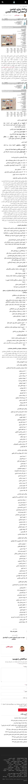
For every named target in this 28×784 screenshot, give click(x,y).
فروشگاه (25, 775)
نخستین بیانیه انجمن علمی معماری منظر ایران (18, 776)
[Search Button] (2, 2)
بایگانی (25, 761)
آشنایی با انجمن (12, 758)
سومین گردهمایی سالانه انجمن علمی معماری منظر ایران (15, 734)
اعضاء (13, 760)
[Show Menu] (25, 2)
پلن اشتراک (9, 763)
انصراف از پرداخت (6, 760)
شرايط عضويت (10, 767)
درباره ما (10, 766)
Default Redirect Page (22, 758)
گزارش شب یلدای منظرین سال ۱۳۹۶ (19, 737)
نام (26, 685)
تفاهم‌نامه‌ (25, 764)
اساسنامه (18, 760)
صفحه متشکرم (11, 770)
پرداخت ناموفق (16, 763)
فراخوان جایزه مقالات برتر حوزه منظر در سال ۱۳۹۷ (16, 729)
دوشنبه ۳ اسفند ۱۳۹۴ (7, 15)
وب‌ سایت (25, 698)
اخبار (20, 6)
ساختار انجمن (24, 767)
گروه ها (8, 775)
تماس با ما (11, 764)
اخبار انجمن (24, 760)
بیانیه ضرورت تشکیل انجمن (16, 761)
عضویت (4, 770)
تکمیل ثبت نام (18, 764)
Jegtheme (25, 780)
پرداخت (7, 761)
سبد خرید (17, 767)
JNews (3, 779)
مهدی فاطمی (17, 15)
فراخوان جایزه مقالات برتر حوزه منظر (19, 739)
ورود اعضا (5, 776)
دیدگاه (25, 666)
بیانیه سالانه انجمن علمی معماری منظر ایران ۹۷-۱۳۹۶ (16, 732)
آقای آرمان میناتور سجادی (8, 67)
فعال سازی (19, 775)
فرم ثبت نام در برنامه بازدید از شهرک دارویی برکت (17, 773)
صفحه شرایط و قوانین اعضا (21, 770)
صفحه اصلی (25, 6)
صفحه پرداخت (17, 769)
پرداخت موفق (24, 763)
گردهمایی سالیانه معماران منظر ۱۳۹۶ (19, 742)
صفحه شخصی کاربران (8, 769)
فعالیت (13, 775)
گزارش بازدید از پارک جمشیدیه (20, 718)
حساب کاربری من (23, 766)
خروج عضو (16, 766)
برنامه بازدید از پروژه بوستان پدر (20, 723)
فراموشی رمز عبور (23, 772)
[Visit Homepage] (14, 2)
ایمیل (25, 691)
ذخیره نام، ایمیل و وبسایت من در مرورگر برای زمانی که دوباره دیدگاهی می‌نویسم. (15, 705)
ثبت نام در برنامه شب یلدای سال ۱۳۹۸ (19, 720)
